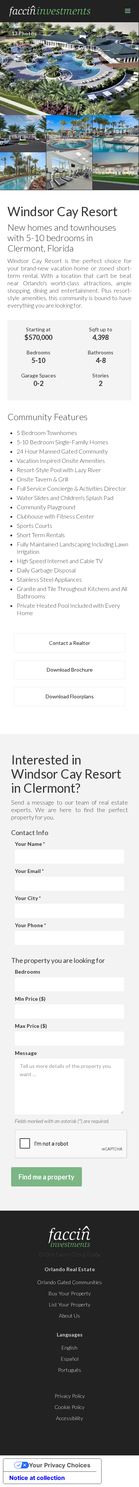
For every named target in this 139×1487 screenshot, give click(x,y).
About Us (69, 1315)
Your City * (28, 898)
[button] (128, 11)
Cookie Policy (69, 1407)
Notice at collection (37, 1477)
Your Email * (29, 871)
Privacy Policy (69, 1396)
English (69, 1347)
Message (26, 1053)
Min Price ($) (30, 999)
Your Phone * (30, 925)
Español (70, 1358)
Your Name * (30, 844)
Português (69, 1370)
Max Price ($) (31, 1026)
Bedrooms (27, 971)
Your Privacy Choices (59, 1465)
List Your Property (69, 1304)
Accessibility (69, 1418)
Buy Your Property (70, 1293)
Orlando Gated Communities (69, 1282)
